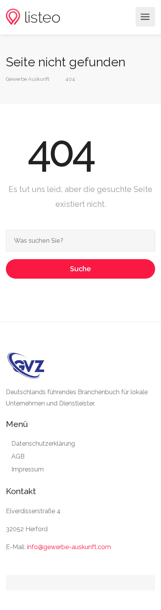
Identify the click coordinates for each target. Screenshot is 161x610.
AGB (18, 456)
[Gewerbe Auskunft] (33, 17)
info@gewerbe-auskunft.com (69, 547)
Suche (80, 269)
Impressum (27, 469)
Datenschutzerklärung (43, 443)
